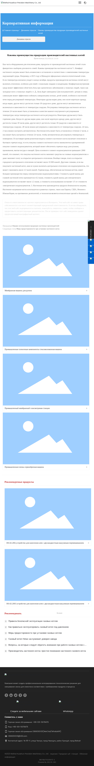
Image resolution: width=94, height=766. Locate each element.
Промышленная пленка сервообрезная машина (24, 467)
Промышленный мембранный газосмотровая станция (27, 408)
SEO (54, 762)
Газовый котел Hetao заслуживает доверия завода (32, 639)
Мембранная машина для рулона (18, 291)
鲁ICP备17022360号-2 (47, 760)
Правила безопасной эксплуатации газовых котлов (33, 621)
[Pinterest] (25, 695)
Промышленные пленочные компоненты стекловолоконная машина (33, 349)
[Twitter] (15, 695)
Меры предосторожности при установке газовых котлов (35, 633)
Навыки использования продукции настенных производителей (35, 226)
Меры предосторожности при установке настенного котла (38, 229)
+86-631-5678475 (20, 726)
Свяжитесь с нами (14, 717)
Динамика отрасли (28, 30)
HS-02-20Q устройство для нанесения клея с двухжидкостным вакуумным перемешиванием (45, 543)
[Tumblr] (20, 695)
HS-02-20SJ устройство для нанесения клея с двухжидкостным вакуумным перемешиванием (45, 604)
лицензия (54, 753)
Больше (59, 613)
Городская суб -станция (68, 753)
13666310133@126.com (17, 736)
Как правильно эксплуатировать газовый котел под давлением (38, 627)
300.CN (49, 762)
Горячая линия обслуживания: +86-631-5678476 (28, 722)
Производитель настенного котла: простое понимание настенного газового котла (47, 651)
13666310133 (38, 731)
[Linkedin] (11, 695)
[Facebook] (6, 695)
